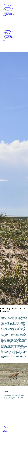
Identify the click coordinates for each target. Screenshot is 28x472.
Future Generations (9, 14)
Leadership (7, 7)
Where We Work (9, 8)
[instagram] (3, 23)
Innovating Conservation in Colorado (13, 309)
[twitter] (3, 21)
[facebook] (3, 19)
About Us (5, 4)
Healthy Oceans (8, 13)
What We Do (5, 9)
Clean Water (8, 12)
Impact (4, 15)
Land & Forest (8, 10)
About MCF (8, 5)
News (4, 16)
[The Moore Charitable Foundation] (6, 2)
